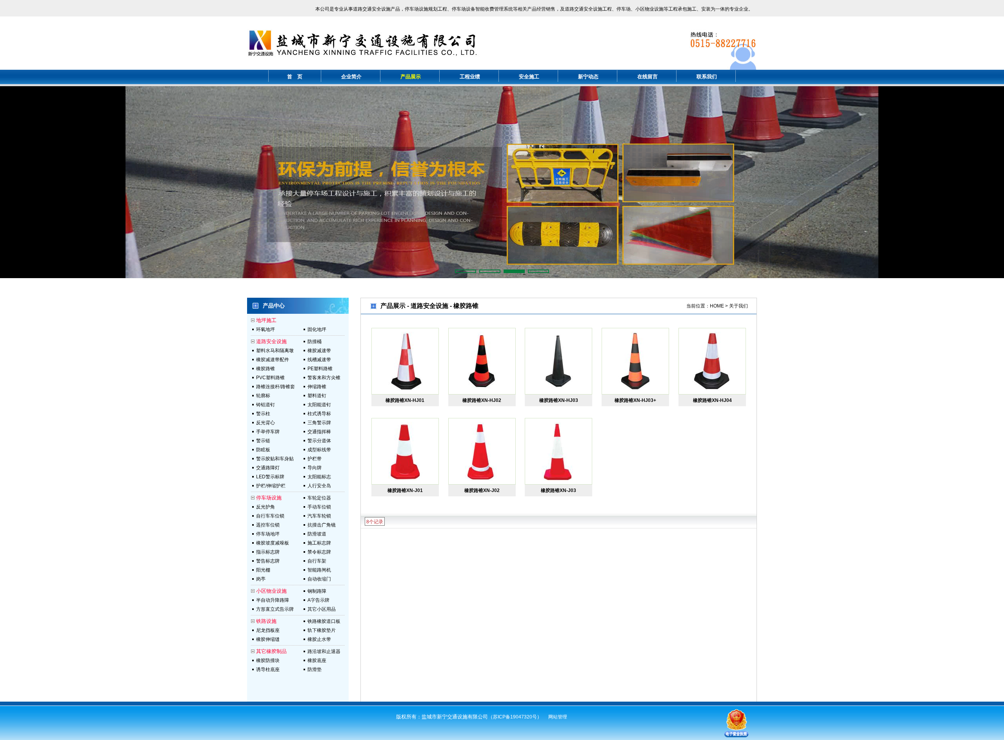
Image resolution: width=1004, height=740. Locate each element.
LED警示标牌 (270, 476)
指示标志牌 (268, 552)
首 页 (294, 77)
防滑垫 (314, 669)
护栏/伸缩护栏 (271, 486)
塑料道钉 (316, 395)
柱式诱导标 (319, 413)
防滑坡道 (316, 534)
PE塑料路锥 (320, 368)
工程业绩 (470, 77)
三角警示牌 (319, 422)
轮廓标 (263, 395)
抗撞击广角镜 (321, 525)
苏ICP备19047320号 (515, 717)
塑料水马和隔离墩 (275, 350)
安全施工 (529, 77)
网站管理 (557, 717)
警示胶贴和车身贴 (275, 458)
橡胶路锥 (265, 368)
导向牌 (314, 467)
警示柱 (263, 413)
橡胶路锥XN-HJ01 (405, 400)
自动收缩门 (319, 579)
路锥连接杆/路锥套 (275, 386)
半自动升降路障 (272, 600)
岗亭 (261, 579)
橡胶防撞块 (268, 660)
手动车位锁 (319, 507)
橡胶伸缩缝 (268, 639)
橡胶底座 (316, 660)
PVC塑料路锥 (270, 377)
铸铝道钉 (265, 404)
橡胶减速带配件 (272, 359)
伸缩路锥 (316, 386)
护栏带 (314, 458)
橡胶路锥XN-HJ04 (712, 400)
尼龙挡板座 (268, 630)
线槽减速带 (319, 359)
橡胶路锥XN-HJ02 (481, 400)
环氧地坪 (265, 329)
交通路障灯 (268, 467)
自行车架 (316, 561)
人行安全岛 (319, 486)
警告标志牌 (268, 561)
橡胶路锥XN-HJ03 (558, 400)
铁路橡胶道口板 (323, 621)
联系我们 (707, 77)
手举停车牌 (268, 431)
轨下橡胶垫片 (321, 630)
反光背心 (265, 422)
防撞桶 (314, 341)
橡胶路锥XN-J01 (405, 490)
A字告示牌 (318, 600)
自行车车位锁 (270, 516)
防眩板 (263, 449)
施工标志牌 (319, 543)
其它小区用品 (321, 609)
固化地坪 (316, 329)
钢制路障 (316, 591)
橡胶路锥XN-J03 (558, 490)
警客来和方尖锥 (323, 377)
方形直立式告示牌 (275, 609)
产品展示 (410, 77)
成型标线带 (319, 449)
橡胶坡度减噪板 (272, 543)
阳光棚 (263, 570)
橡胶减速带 (319, 350)
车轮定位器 (319, 498)
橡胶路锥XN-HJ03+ (635, 400)
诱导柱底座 (268, 669)
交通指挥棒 (319, 431)
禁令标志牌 (319, 552)
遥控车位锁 (268, 525)
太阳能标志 (319, 476)
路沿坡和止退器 (323, 651)
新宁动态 (588, 77)
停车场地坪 (268, 534)
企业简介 (351, 77)
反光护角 (265, 507)
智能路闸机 (319, 570)
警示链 (263, 440)
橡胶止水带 (319, 639)
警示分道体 (319, 440)
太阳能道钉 (319, 404)
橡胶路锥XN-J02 (482, 490)
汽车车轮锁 (319, 516)
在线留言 (647, 77)
